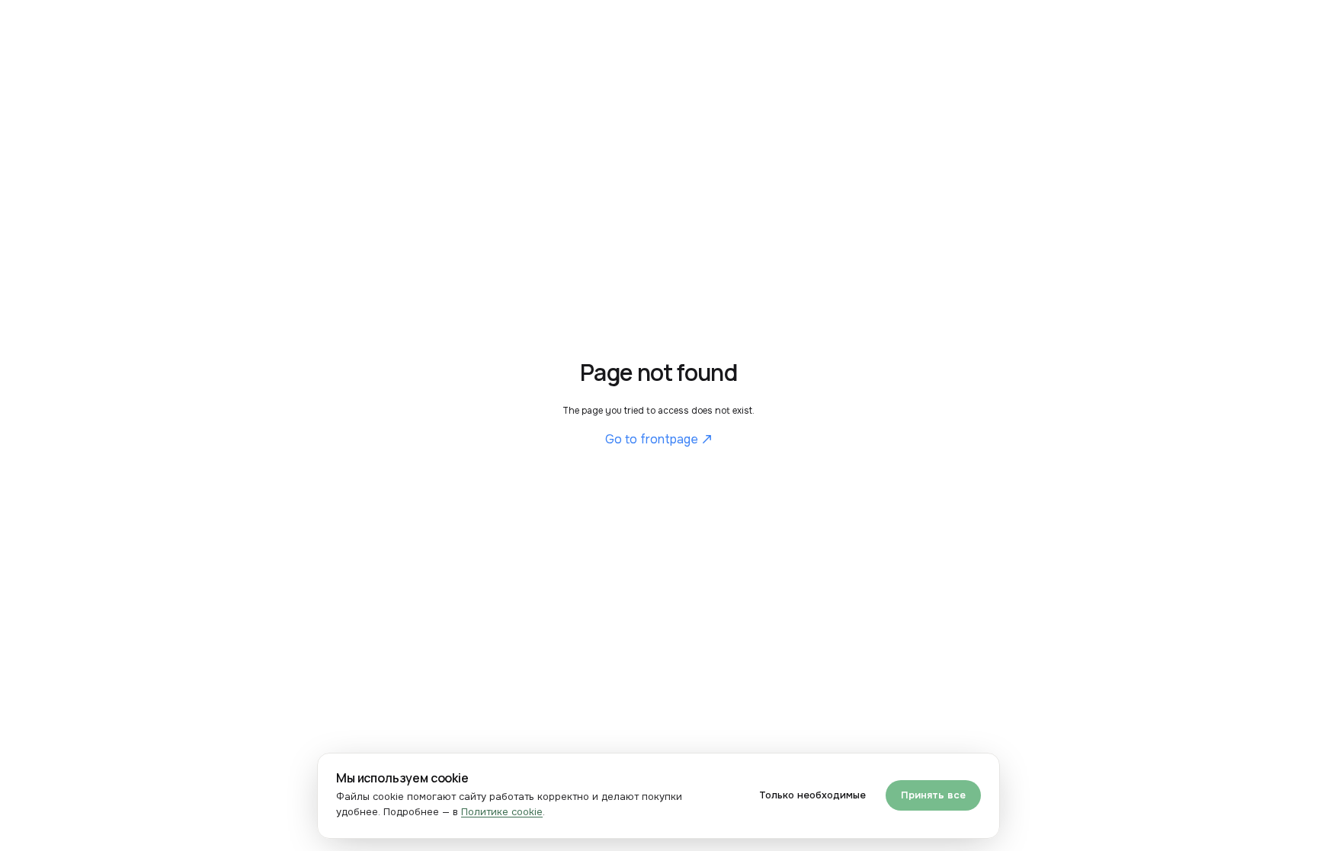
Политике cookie (502, 811)
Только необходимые (812, 795)
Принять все (933, 795)
